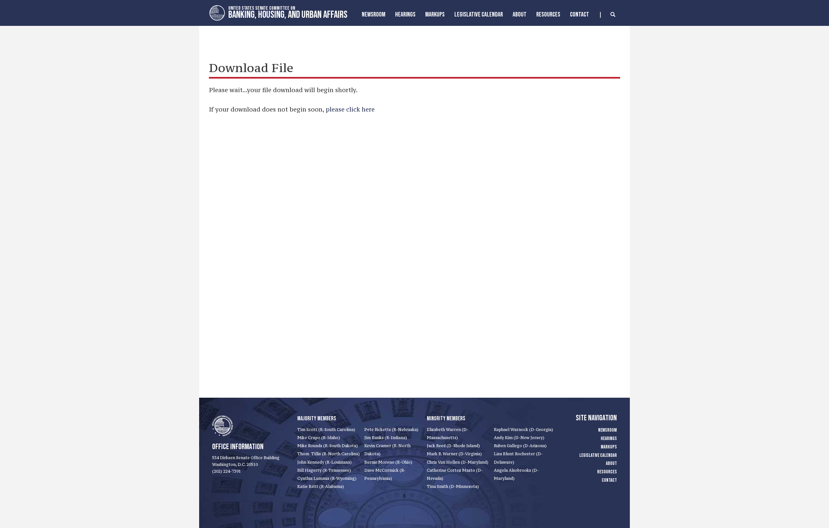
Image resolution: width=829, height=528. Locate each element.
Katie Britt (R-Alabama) (320, 486)
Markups (609, 447)
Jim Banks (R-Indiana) (385, 437)
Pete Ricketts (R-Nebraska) (391, 429)
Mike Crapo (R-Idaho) (318, 437)
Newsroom (373, 14)
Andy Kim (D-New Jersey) (519, 437)
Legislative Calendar (478, 14)
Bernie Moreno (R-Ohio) (388, 462)
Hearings (405, 14)
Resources (548, 14)
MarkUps (435, 14)
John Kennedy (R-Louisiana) (324, 462)
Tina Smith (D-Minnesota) (453, 486)
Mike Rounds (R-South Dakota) (327, 445)
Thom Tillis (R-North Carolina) (328, 453)
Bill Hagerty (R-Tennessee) (324, 470)
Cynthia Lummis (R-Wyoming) (327, 478)
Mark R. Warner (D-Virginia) (454, 453)
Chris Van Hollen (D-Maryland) (457, 462)
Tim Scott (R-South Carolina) (326, 429)
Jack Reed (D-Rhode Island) (453, 445)
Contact (579, 14)
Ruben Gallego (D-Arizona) (520, 445)
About (520, 14)
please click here (350, 109)
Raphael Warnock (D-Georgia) (523, 429)
